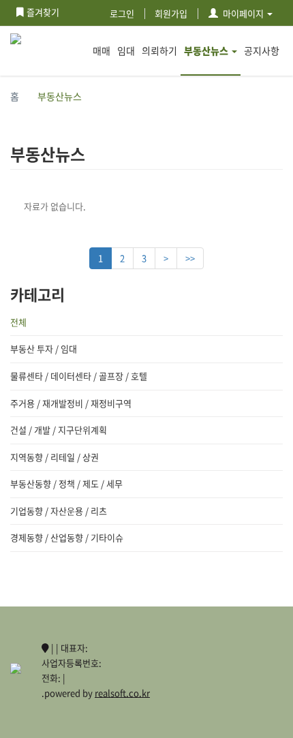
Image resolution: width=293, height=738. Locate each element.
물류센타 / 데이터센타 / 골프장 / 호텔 (78, 375)
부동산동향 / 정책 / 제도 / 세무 (66, 483)
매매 (101, 50)
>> (190, 257)
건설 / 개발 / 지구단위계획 (58, 429)
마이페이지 (243, 13)
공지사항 (261, 50)
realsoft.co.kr (122, 692)
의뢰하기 (159, 50)
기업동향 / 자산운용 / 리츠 (58, 510)
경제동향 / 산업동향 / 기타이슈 (66, 537)
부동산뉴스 (206, 50)
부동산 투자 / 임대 (43, 348)
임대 (126, 50)
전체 (18, 322)
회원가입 (171, 13)
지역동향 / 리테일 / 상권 (54, 456)
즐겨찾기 (43, 11)
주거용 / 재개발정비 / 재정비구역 (71, 403)
